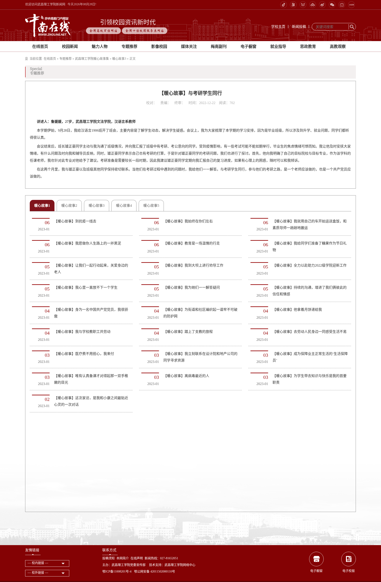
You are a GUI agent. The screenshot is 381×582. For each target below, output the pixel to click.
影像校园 (159, 46)
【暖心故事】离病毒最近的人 (186, 376)
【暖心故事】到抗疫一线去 (75, 221)
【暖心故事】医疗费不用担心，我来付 (84, 354)
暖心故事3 (119, 58)
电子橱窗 (248, 46)
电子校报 (348, 571)
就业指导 (278, 46)
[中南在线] (48, 25)
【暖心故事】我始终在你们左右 (188, 221)
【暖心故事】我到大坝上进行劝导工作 (193, 265)
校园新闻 (70, 46)
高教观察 (338, 46)
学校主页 (278, 26)
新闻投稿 (299, 26)
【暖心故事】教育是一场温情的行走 (191, 243)
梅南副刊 (219, 46)
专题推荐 (129, 46)
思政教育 (308, 46)
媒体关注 (189, 46)
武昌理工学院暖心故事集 (92, 58)
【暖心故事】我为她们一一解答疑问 (191, 287)
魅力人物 (100, 46)
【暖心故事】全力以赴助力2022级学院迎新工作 (310, 265)
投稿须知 (108, 558)
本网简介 (122, 558)
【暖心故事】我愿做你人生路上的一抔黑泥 (87, 243)
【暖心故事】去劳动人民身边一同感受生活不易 (310, 332)
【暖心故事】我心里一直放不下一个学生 (86, 287)
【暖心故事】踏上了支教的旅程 (188, 332)
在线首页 (40, 46)
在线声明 (137, 558)
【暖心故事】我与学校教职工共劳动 (82, 332)
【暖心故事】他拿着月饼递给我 (297, 309)
